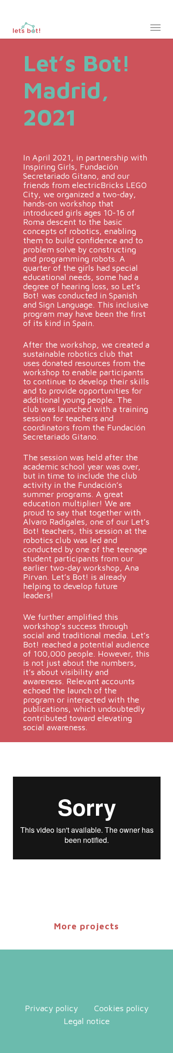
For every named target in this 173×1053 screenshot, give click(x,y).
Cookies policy (121, 1008)
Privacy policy (51, 1008)
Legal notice (87, 1021)
